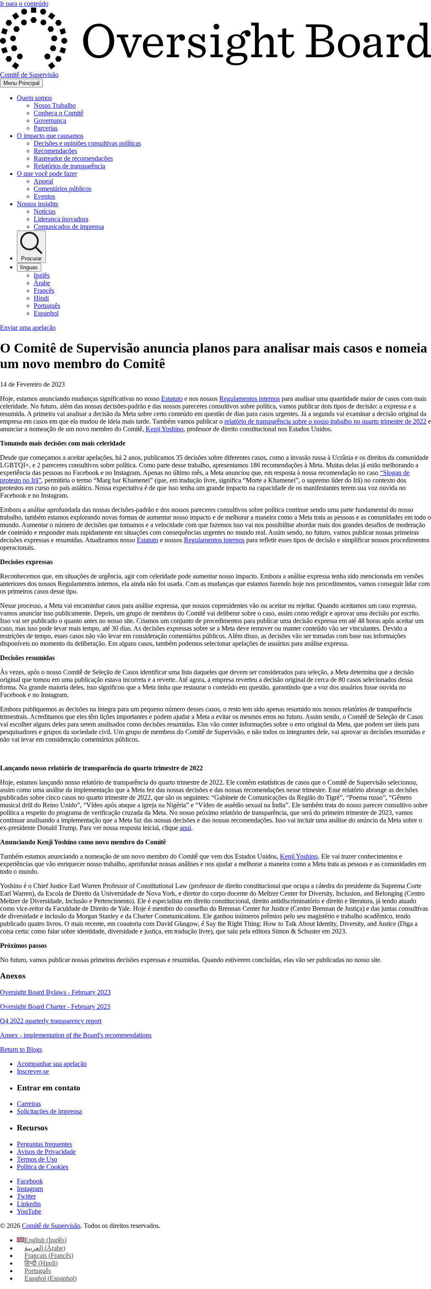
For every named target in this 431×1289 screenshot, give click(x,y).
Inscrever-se (33, 1071)
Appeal (43, 181)
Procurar (31, 258)
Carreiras (29, 1103)
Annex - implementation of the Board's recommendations (76, 1035)
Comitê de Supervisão (51, 1225)
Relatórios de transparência (69, 166)
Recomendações (55, 150)
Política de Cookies (42, 1166)
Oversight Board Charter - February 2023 (55, 1006)
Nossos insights (37, 203)
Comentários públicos (62, 188)
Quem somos (34, 97)
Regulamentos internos (249, 398)
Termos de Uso (37, 1159)
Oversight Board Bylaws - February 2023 (55, 992)
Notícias (45, 211)
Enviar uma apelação (28, 327)
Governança (50, 120)
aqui (185, 827)
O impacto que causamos (50, 135)
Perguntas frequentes (44, 1144)
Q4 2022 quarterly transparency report (50, 1020)
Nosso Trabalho (55, 105)
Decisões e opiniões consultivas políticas (87, 143)
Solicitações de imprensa (49, 1111)
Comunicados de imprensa (69, 226)
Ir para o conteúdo (24, 3)
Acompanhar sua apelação (52, 1063)
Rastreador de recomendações (73, 158)
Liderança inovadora (61, 219)
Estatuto (172, 398)
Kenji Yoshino (165, 428)
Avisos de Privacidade (46, 1151)
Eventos (44, 196)
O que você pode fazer (47, 173)
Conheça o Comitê (58, 113)
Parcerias (46, 128)
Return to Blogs (21, 1049)
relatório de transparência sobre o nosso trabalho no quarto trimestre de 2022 (325, 421)
